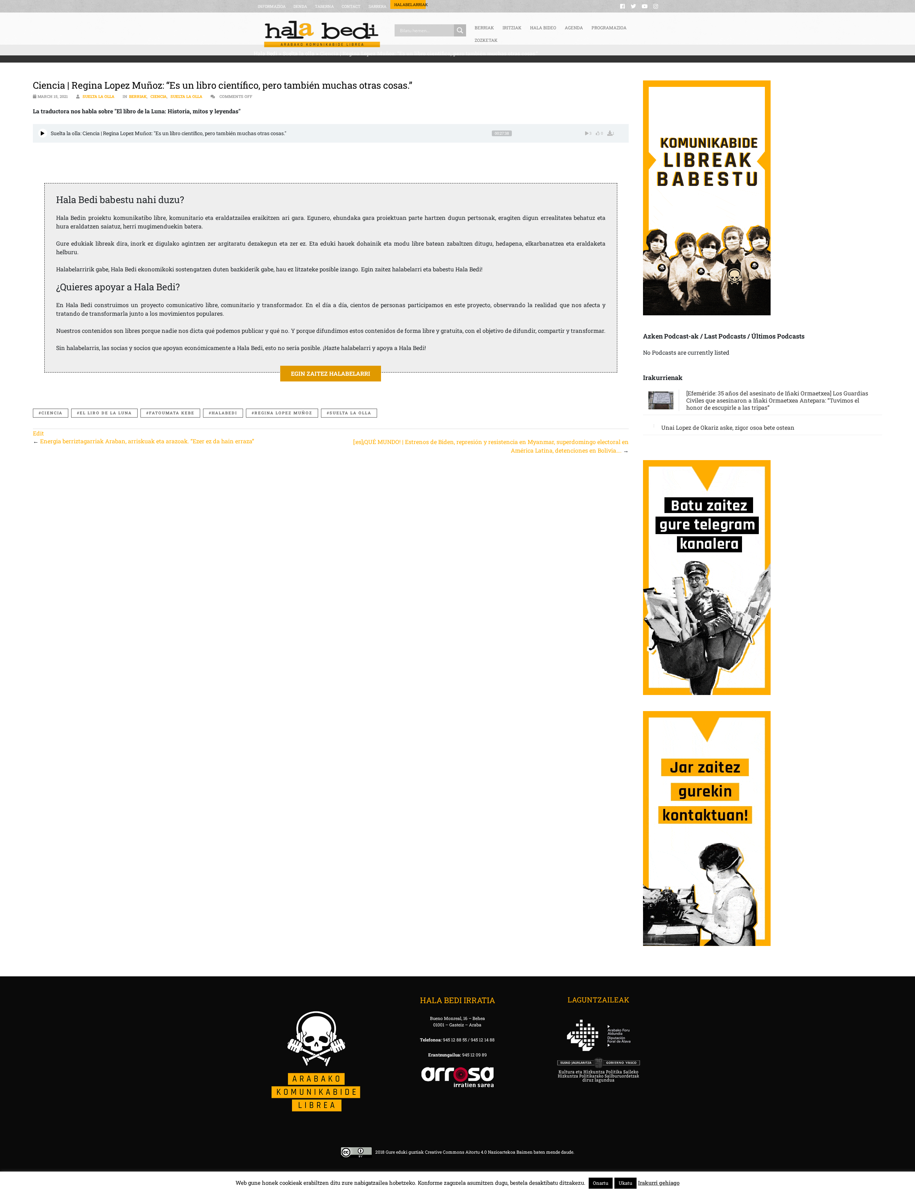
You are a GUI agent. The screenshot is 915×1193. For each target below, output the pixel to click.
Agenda (574, 27)
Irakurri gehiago (658, 1182)
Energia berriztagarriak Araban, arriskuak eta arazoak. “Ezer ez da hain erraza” (147, 441)
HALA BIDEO (543, 27)
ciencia (52, 412)
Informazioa (272, 6)
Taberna (324, 6)
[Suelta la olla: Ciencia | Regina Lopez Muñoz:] (42, 133)
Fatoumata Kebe (171, 412)
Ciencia (158, 96)
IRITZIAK (512, 27)
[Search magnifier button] (460, 30)
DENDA (300, 6)
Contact (351, 6)
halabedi (224, 412)
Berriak (138, 96)
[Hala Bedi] (322, 34)
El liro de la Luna (106, 412)
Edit (38, 433)
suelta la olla (350, 412)
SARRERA (377, 6)
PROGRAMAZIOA (609, 27)
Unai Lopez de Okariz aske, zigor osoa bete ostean (728, 427)
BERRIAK (484, 27)
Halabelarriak (410, 4)
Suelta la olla (98, 96)
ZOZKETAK (486, 40)
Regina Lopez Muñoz (283, 412)
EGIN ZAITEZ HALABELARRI (330, 373)
